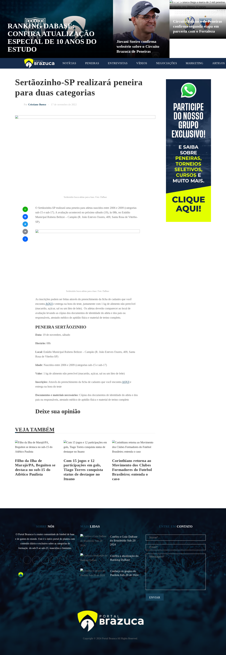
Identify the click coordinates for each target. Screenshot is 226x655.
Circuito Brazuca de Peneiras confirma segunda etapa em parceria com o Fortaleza (197, 26)
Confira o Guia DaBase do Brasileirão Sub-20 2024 (123, 540)
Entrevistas (117, 63)
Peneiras (92, 63)
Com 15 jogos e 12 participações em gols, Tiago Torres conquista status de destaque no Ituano (83, 469)
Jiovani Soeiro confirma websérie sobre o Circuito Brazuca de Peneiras (138, 46)
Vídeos (141, 63)
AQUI (49, 303)
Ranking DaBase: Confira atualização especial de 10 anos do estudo (52, 37)
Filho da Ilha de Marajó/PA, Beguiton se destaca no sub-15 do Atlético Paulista (35, 467)
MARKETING (194, 63)
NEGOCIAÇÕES (166, 63)
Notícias (69, 63)
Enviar (154, 597)
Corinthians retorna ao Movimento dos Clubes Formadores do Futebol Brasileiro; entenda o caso (132, 469)
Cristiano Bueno (37, 104)
